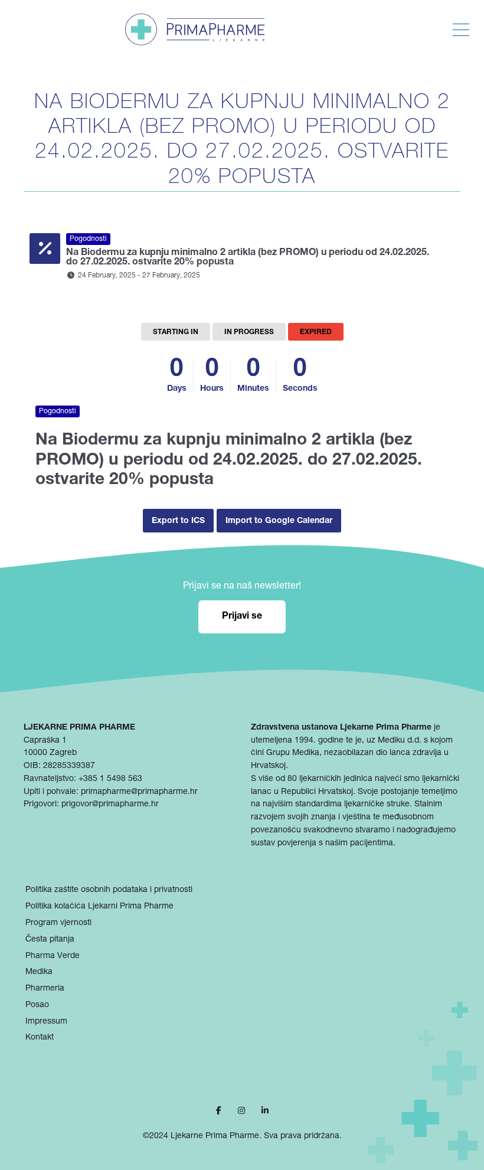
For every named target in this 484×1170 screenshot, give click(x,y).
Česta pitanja (49, 940)
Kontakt (39, 1038)
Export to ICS (178, 521)
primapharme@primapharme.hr (139, 792)
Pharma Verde (52, 956)
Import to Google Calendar (278, 521)
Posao (37, 1005)
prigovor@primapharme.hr (110, 804)
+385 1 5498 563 (110, 779)
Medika (39, 972)
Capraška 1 (45, 741)
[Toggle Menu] (461, 30)
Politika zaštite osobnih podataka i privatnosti (108, 890)
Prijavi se (242, 617)
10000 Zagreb (50, 753)
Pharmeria (44, 989)
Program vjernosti (58, 923)
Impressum (46, 1022)
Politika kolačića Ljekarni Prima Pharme (99, 907)
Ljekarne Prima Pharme (215, 1136)
